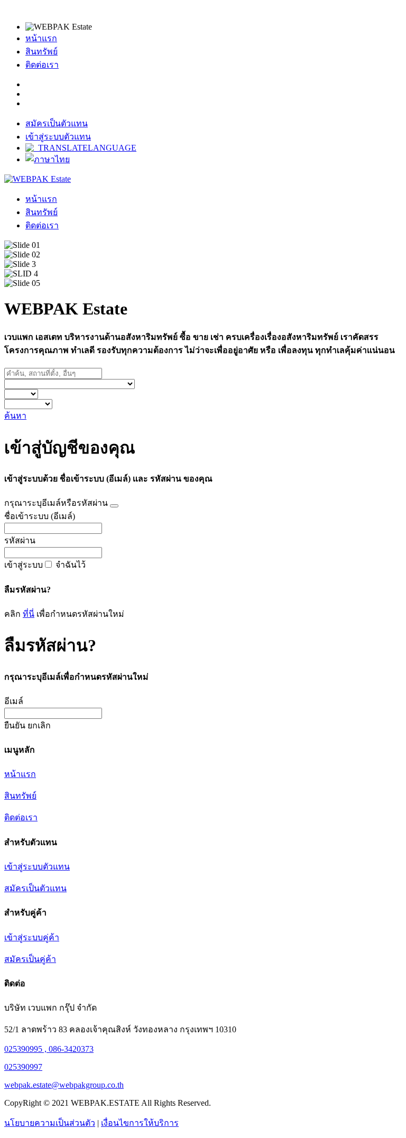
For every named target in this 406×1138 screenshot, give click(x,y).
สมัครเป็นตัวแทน (56, 123)
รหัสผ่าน (19, 540)
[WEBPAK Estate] (37, 178)
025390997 (23, 1066)
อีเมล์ (13, 701)
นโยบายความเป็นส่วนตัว (49, 1122)
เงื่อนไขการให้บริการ (140, 1122)
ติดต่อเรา (42, 64)
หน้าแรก (41, 38)
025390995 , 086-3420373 (49, 1048)
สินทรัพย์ (41, 51)
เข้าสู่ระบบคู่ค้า (31, 937)
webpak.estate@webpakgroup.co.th (64, 1084)
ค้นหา (15, 415)
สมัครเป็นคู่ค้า (30, 959)
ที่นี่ (28, 613)
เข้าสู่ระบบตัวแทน (58, 136)
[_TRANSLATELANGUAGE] (80, 147)
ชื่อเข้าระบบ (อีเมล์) (39, 516)
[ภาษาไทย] (47, 159)
